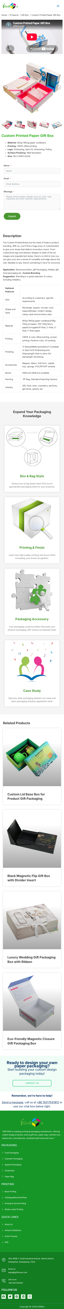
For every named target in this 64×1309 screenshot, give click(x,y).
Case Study (32, 691)
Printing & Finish (32, 547)
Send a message (12, 1102)
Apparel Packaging (13, 1165)
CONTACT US (32, 1083)
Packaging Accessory (32, 619)
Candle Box (10, 1170)
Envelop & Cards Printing (15, 1203)
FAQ (6, 1242)
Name (6, 165)
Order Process (11, 1236)
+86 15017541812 (48, 1102)
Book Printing (10, 1191)
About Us (9, 1224)
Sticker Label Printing (14, 1209)
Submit (12, 216)
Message (8, 191)
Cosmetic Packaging (13, 1159)
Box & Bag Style (32, 476)
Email (6, 178)
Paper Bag (9, 1176)
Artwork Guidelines (13, 1230)
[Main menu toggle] (58, 6)
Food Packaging (12, 1153)
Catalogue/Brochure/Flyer (16, 1197)
